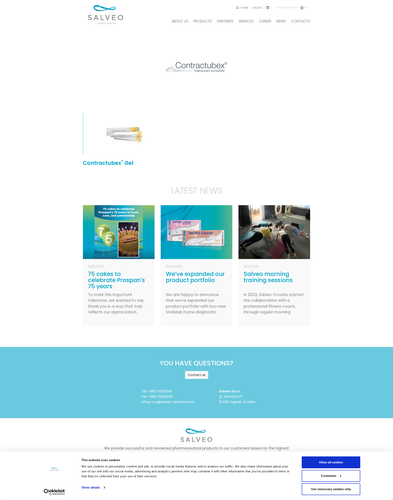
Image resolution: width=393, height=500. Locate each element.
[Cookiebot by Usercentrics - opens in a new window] (54, 492)
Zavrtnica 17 (233, 396)
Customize (328, 475)
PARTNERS (225, 21)
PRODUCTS (202, 21)
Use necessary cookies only (331, 489)
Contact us (197, 375)
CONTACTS (300, 21)
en (292, 7)
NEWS (281, 21)
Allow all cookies (331, 462)
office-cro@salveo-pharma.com (167, 402)
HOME (244, 8)
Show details (90, 487)
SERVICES (246, 21)
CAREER (265, 21)
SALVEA (257, 8)
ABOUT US (180, 21)
